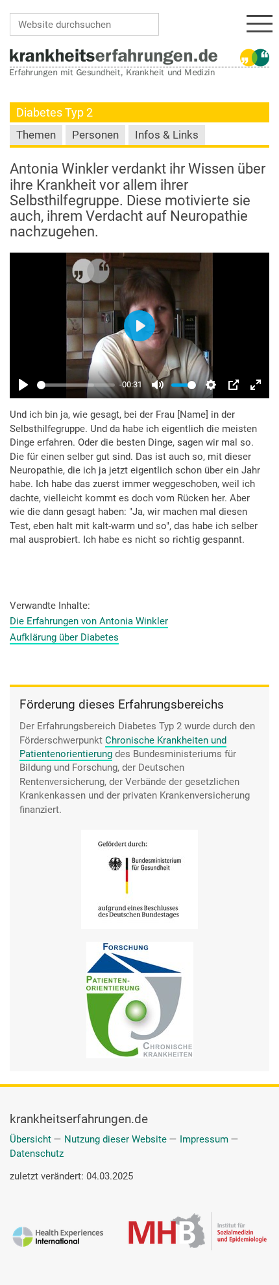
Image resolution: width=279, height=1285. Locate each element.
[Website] (113, 56)
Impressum (204, 1139)
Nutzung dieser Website (115, 1139)
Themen (36, 135)
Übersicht (30, 1139)
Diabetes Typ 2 (54, 112)
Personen (95, 135)
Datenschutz (37, 1153)
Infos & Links (167, 135)
